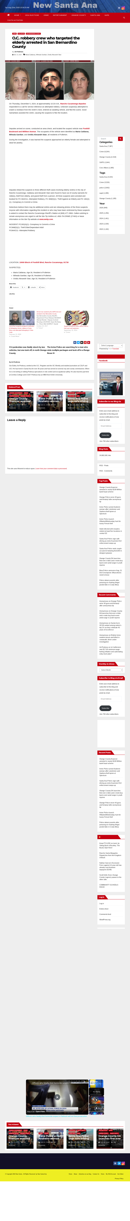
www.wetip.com (46, 219)
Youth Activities (15, 20)
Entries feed (103, 909)
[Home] (8, 15)
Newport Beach (14, 396)
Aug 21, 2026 (15, 405)
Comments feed (105, 914)
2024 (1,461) (104, 218)
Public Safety (81, 392)
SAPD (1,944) (104, 162)
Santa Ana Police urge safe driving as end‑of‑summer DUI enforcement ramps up (110, 541)
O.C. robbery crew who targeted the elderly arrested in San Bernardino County (46, 42)
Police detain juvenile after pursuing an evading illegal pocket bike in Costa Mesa (109, 582)
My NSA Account (111, 1174)
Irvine (46, 396)
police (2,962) (104, 188)
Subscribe (105, 435)
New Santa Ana (42, 1174)
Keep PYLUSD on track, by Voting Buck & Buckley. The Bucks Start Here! (109, 845)
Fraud (26, 392)
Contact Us (96, 1174)
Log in (101, 903)
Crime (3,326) (104, 182)
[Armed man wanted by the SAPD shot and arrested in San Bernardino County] (50, 320)
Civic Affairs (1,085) (106, 168)
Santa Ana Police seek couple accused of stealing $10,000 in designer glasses (110, 551)
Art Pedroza (19, 52)
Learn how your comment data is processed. (51, 468)
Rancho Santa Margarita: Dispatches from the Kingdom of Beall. (110, 855)
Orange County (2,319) (107, 157)
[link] (29, 1083)
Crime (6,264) (104, 151)
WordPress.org (104, 919)
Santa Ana (95, 15)
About (75, 1174)
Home (17, 15)
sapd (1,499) (104, 193)
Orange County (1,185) (107, 198)
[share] (84, 1082)
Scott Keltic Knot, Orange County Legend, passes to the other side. (110, 877)
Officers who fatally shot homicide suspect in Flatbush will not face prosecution (57, 1083)
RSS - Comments (105, 471)
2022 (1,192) (104, 229)
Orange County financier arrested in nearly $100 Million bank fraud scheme (110, 489)
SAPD (107, 15)
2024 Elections (32, 15)
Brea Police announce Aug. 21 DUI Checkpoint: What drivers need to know (110, 573)
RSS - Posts (103, 465)
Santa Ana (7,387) (106, 146)
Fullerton (21, 33)
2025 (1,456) (104, 213)
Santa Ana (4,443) (106, 177)
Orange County (79, 15)
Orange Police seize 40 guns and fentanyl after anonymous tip (110, 499)
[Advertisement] (114, 732)
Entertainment (60, 15)
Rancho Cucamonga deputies (73, 104)
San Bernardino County (33, 33)
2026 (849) (103, 208)
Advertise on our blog (85, 1174)
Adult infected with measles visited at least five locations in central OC (110, 531)
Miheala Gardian (41, 54)
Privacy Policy (119, 1178)
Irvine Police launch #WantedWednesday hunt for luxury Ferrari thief (110, 521)
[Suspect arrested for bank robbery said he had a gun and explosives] (76, 318)
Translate (115, 349)
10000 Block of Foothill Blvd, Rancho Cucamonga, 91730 (44, 262)
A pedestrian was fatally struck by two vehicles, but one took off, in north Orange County (28, 350)
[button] (124, 18)
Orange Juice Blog (109, 837)
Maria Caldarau (30, 54)
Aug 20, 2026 (104, 1142)
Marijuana (71, 392)
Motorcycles (103, 1130)
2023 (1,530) (104, 224)
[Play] (96, 1100)
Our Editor (120, 1174)
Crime (46, 15)
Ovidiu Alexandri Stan (54, 54)
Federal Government (16, 392)
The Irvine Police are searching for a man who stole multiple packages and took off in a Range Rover (68, 350)
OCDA (110, 1130)
